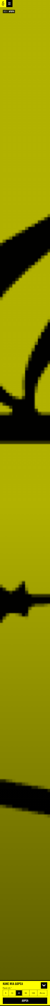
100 (33, 993)
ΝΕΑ (5, 11)
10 (12, 993)
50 (26, 993)
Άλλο (42, 993)
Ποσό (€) (7, 988)
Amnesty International (3, 3)
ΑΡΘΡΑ (11, 11)
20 (19, 993)
